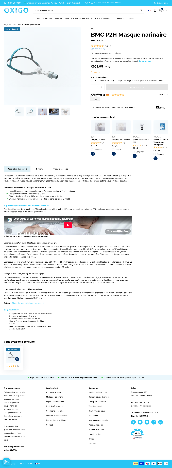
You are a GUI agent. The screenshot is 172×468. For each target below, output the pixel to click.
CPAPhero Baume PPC (141, 141)
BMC (93, 28)
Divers (58, 18)
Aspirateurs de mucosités (99, 420)
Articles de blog (103, 18)
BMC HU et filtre (98, 140)
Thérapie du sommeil (97, 401)
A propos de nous (53, 392)
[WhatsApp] (160, 422)
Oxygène (47, 18)
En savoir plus (145, 61)
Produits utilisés (95, 434)
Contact (131, 18)
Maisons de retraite (96, 429)
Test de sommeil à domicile (78, 18)
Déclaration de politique (56, 420)
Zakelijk (119, 18)
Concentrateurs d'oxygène (99, 397)
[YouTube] (140, 422)
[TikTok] (153, 422)
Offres (91, 439)
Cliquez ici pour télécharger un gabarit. (28, 303)
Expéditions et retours (55, 401)
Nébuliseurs (93, 415)
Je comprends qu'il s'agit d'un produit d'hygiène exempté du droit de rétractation (128, 80)
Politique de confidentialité (57, 415)
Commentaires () (98, 49)
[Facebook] (147, 422)
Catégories (93, 388)
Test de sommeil (95, 406)
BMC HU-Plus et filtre (121, 140)
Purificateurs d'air (96, 425)
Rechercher (140, 10)
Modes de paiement (54, 397)
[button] (102, 3)
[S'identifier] (154, 10)
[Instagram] (133, 422)
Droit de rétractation (54, 406)
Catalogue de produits (98, 392)
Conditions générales (54, 411)
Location (92, 443)
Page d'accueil (10, 24)
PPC (38, 18)
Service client (52, 388)
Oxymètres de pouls (97, 411)
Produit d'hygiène (99, 77)
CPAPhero (136, 137)
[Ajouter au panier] (93, 154)
